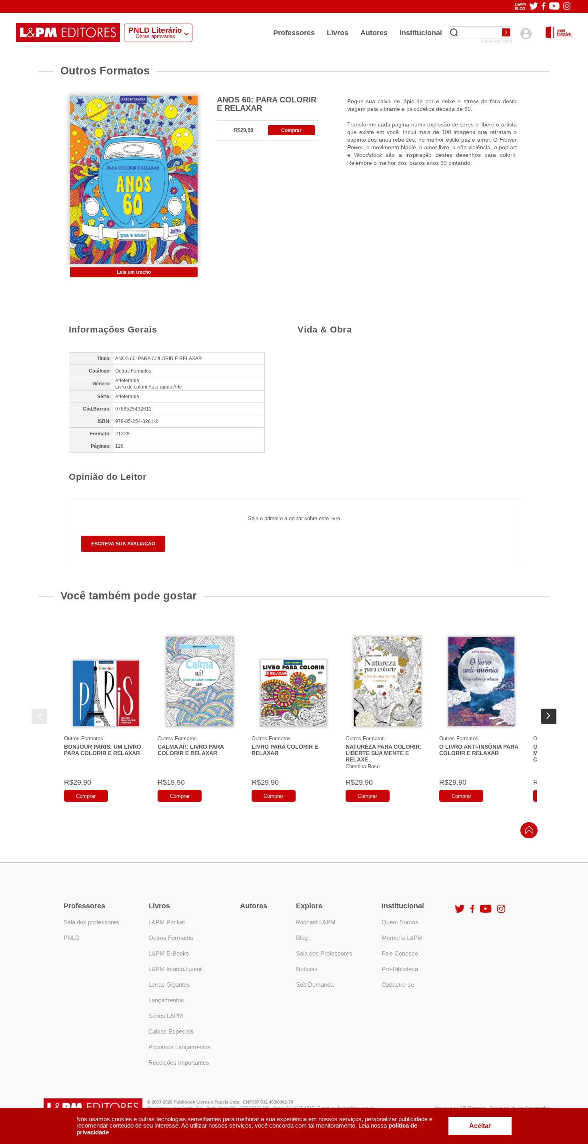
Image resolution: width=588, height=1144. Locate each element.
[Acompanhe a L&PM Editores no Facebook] (543, 6)
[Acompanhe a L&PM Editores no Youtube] (554, 6)
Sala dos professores (91, 922)
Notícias (307, 969)
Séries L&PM (165, 1015)
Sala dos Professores (324, 953)
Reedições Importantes (178, 1062)
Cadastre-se (398, 984)
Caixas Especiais (171, 1031)
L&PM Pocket (166, 922)
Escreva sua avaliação (123, 544)
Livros (337, 33)
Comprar (291, 130)
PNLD (72, 937)
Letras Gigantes (169, 984)
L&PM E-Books (168, 953)
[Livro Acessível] (559, 33)
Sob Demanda (315, 984)
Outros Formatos (83, 738)
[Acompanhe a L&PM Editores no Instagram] (566, 6)
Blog (302, 937)
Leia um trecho (134, 272)
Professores (294, 33)
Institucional (421, 33)
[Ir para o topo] (527, 832)
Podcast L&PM (316, 922)
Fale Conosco (400, 953)
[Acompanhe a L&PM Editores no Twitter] (533, 6)
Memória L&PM (402, 937)
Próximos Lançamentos (179, 1047)
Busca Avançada (496, 41)
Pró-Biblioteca (400, 969)
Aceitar (480, 1125)
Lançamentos (166, 1000)
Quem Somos (400, 922)
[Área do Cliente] (526, 33)
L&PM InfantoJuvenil (175, 969)
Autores (374, 33)
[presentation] (39, 716)
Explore (309, 906)
